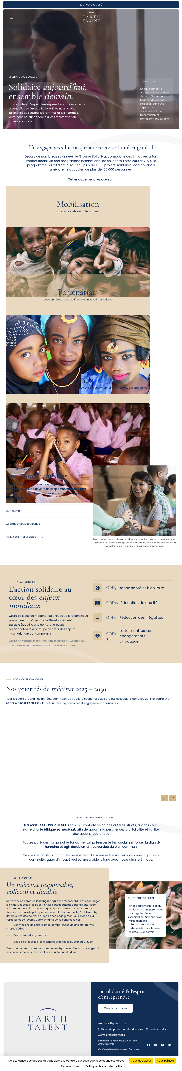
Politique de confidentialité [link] (103, 1066)
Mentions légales (108, 1023)
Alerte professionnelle (111, 1035)
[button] (12, 17)
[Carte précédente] (164, 798)
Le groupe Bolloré (91, 4)
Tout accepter (141, 1061)
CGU (124, 1023)
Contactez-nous (115, 1008)
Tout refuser (165, 1061)
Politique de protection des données (120, 1029)
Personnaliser (70, 1066)
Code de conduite (157, 1029)
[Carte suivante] (172, 798)
